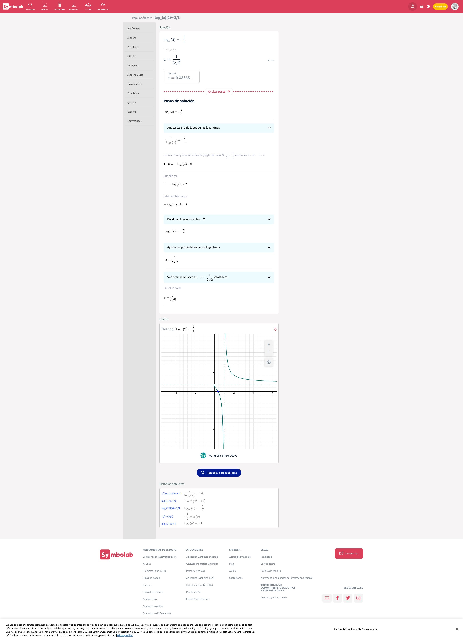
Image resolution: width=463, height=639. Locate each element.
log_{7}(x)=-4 (168, 523)
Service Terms (268, 563)
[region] (231, 629)
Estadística (133, 93)
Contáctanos (236, 578)
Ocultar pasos (216, 91)
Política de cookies (271, 571)
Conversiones (134, 121)
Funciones (132, 65)
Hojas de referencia (153, 592)
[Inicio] (116, 554)
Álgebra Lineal (135, 74)
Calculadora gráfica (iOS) (199, 585)
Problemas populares (154, 571)
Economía (132, 111)
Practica (147, 585)
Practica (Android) (195, 571)
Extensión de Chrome (197, 599)
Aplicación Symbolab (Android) (202, 556)
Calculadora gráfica (153, 606)
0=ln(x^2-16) (168, 501)
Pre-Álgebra (133, 28)
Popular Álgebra (142, 17)
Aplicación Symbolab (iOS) (200, 578)
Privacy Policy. (125, 635)
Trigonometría (134, 84)
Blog (231, 563)
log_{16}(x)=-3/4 (170, 508)
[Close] (457, 629)
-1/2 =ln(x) (167, 516)
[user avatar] (455, 6)
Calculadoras (150, 599)
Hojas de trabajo (151, 578)
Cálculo (131, 56)
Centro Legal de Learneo (274, 597)
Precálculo (133, 47)
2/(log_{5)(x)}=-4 (170, 493)
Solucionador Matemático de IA (159, 556)
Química (131, 102)
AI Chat (147, 563)
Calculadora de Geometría (157, 613)
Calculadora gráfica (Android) (202, 563)
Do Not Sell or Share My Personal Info (355, 629)
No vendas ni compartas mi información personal (287, 578)
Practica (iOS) (193, 592)
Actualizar (440, 6)
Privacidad (266, 556)
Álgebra (131, 38)
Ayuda (232, 571)
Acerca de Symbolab (240, 556)
